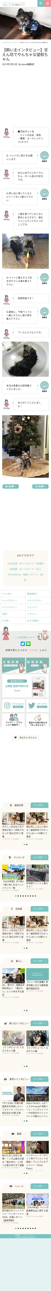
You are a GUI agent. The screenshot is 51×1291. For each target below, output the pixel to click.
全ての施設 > (33, 620)
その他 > (6, 620)
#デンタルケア (26, 563)
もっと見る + (39, 805)
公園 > (5, 613)
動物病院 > (32, 593)
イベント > (32, 613)
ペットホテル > (34, 600)
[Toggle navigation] (47, 3)
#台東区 (14, 569)
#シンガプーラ (26, 569)
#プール (34, 574)
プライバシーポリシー (29, 1235)
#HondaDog (14, 574)
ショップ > (32, 607)
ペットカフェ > (9, 607)
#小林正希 (12, 563)
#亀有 (26, 574)
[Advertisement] (25, 98)
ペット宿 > (7, 593)
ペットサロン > (9, 600)
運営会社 (18, 1235)
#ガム (38, 569)
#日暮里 (40, 563)
